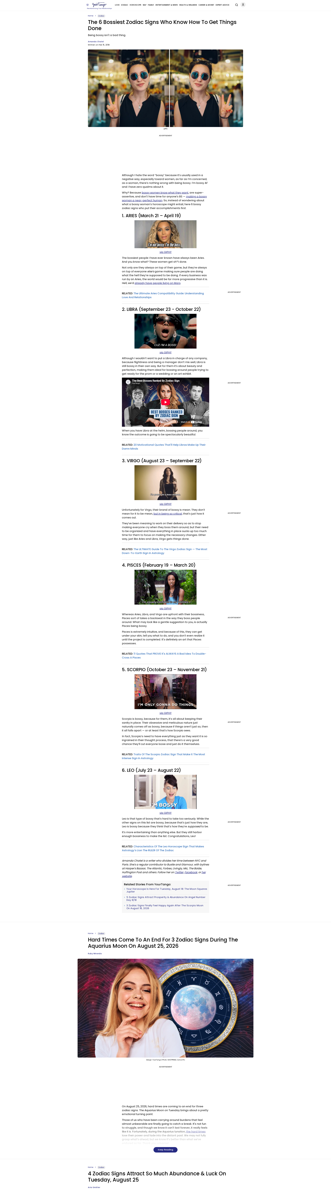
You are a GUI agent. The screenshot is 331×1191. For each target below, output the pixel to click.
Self (144, 5)
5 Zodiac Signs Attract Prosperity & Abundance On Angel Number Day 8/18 (166, 898)
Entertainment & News (167, 5)
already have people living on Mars (157, 283)
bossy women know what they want (165, 192)
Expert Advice (222, 5)
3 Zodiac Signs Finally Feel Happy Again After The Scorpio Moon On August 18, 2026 (164, 907)
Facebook (191, 872)
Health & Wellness (188, 5)
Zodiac (124, 5)
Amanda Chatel (96, 41)
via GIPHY (166, 252)
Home (90, 15)
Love (117, 5)
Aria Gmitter (94, 1187)
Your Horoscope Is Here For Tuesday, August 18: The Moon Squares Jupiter (166, 890)
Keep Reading (165, 1149)
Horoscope (135, 5)
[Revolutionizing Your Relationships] (99, 4)
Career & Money (206, 5)
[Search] (236, 4)
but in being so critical (167, 513)
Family (151, 5)
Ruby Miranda (95, 953)
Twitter (179, 872)
